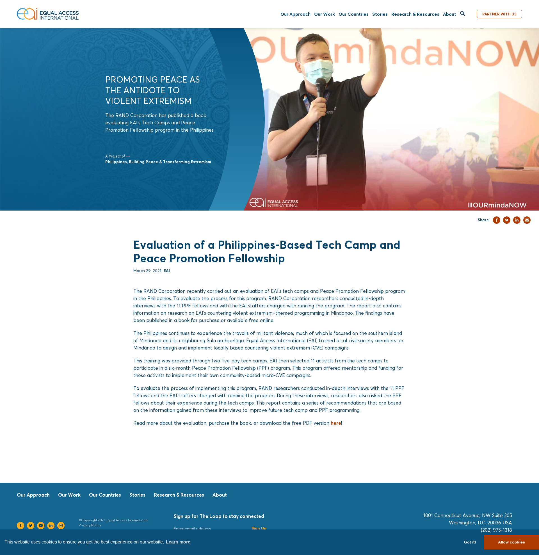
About (449, 14)
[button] (462, 14)
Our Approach (295, 14)
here (336, 423)
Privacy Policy (90, 525)
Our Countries (354, 14)
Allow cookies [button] (511, 542)
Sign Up (259, 528)
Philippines (116, 161)
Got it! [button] (470, 542)
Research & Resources (415, 14)
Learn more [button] (178, 542)
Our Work (324, 14)
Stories (380, 14)
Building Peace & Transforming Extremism (170, 161)
